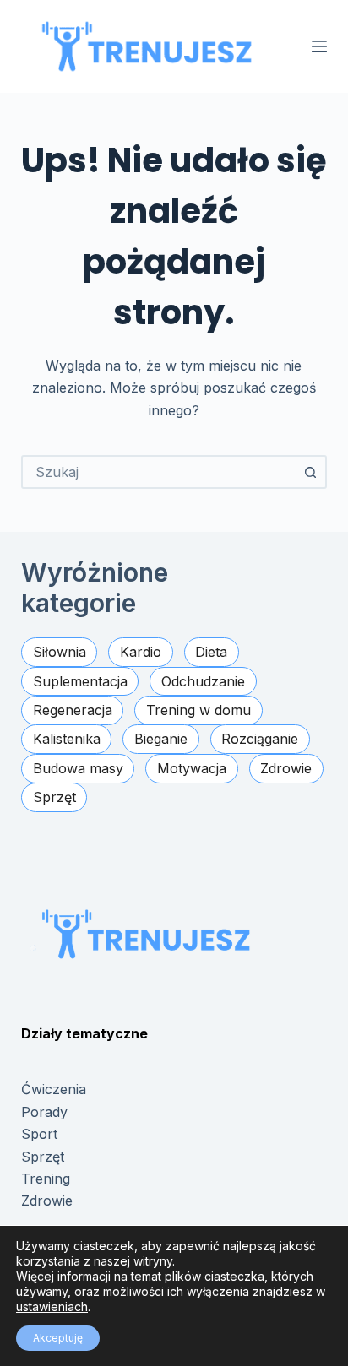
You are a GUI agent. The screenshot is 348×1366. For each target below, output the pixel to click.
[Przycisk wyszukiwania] (310, 472)
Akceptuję (58, 1337)
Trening (45, 1178)
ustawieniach (52, 1306)
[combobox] (159, 472)
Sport (39, 1133)
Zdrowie (47, 1200)
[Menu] (319, 46)
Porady (44, 1111)
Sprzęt (42, 1156)
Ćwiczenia (53, 1089)
